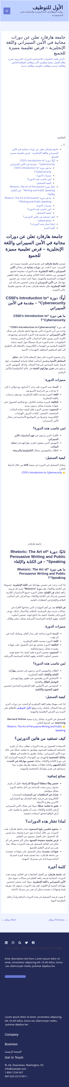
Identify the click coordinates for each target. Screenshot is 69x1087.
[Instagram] (13, 942)
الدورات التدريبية (23, 59)
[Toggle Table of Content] (63, 145)
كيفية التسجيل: (43, 182)
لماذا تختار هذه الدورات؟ (42, 224)
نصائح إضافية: (44, 220)
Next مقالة (9, 919)
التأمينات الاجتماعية (42, 59)
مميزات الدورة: (43, 175)
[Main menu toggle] (7, 11)
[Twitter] (26, 942)
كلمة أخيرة (49, 227)
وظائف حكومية (43, 65)
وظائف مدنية (27, 65)
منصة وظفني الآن (44, 62)
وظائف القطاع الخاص (23, 62)
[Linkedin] (6, 942)
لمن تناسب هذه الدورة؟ (39, 179)
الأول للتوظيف (48, 7)
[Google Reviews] (19, 942)
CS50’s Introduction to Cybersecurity (42, 472)
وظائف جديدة (58, 65)
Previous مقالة (58, 919)
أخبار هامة (59, 59)
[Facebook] (33, 942)
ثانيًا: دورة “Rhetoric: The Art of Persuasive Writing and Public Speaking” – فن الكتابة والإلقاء (32, 190)
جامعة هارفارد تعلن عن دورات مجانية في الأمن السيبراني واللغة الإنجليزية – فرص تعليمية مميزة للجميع (34, 153)
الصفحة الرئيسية (13, 1051)
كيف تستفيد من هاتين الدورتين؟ (39, 216)
